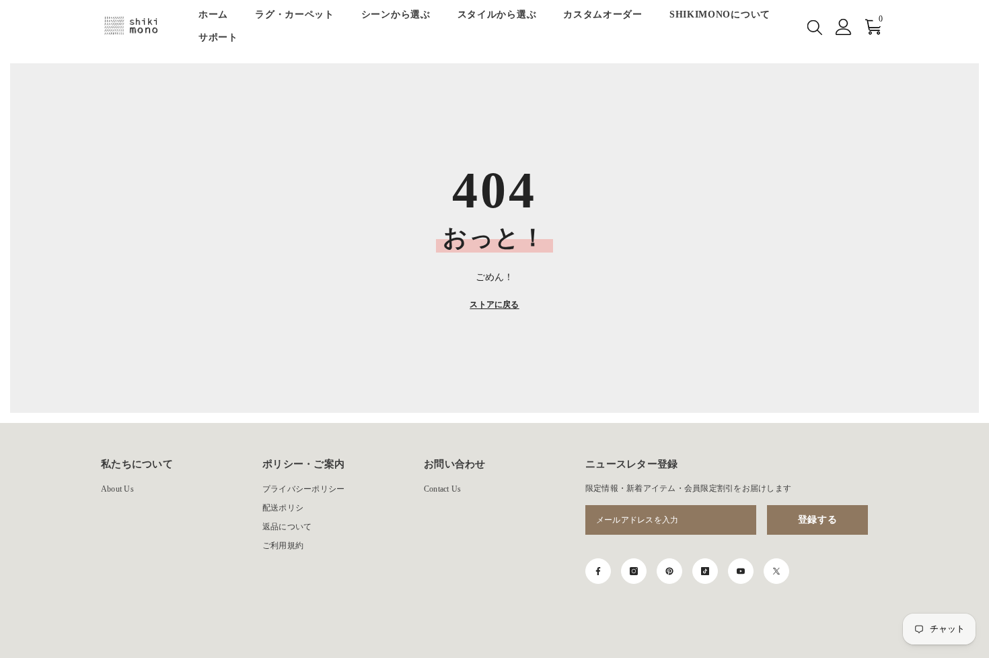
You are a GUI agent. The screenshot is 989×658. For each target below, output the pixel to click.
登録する (818, 520)
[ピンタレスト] (669, 571)
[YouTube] (741, 571)
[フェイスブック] (598, 571)
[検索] (814, 27)
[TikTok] (705, 571)
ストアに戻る (494, 304)
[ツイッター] (776, 571)
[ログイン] (844, 27)
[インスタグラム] (634, 571)
